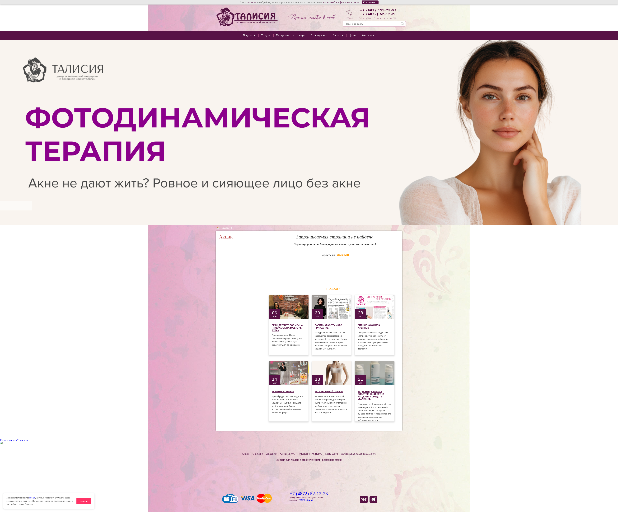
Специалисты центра (290, 35)
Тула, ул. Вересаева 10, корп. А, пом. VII (372, 18)
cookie (32, 498)
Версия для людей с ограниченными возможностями (309, 459)
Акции (226, 236)
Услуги (266, 35)
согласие (252, 2)
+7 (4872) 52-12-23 (378, 14)
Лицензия (271, 453)
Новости (333, 288)
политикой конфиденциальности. (341, 2)
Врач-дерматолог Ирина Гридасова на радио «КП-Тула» (288, 328)
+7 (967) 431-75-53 (378, 10)
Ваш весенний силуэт (329, 391)
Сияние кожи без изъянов (369, 326)
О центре (249, 35)
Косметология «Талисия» (14, 440)
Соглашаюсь (370, 2)
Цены (352, 35)
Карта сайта (331, 453)
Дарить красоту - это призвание (328, 326)
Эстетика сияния (283, 391)
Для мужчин (319, 35)
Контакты (368, 35)
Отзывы (338, 35)
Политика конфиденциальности (358, 453)
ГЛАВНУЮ (342, 255)
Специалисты (287, 453)
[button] (2, 132)
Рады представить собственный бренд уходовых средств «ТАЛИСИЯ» (371, 395)
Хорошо (84, 501)
